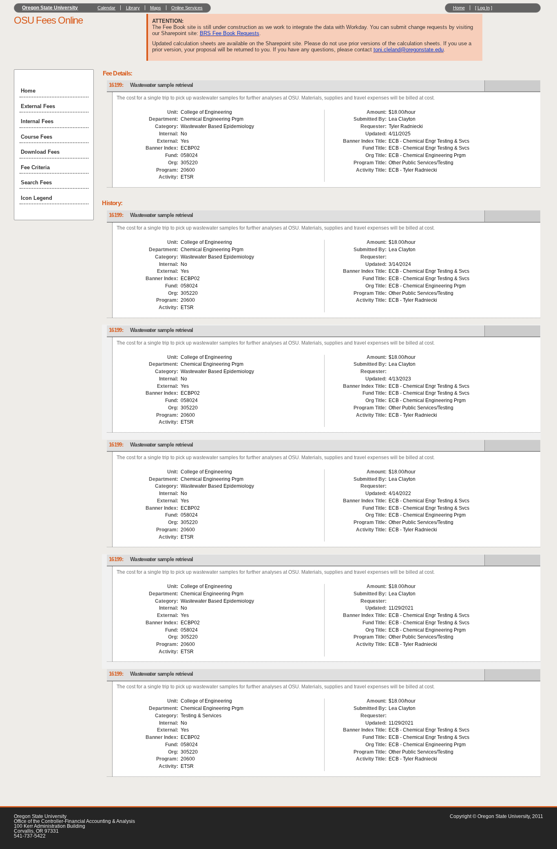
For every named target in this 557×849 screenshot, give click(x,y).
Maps (155, 7)
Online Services (187, 7)
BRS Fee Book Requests (229, 33)
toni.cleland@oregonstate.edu (409, 49)
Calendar (106, 7)
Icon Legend (36, 198)
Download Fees (40, 152)
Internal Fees (37, 121)
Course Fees (36, 137)
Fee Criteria (35, 167)
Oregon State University (50, 7)
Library (133, 7)
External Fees (38, 106)
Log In (483, 7)
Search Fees (36, 182)
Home (459, 7)
